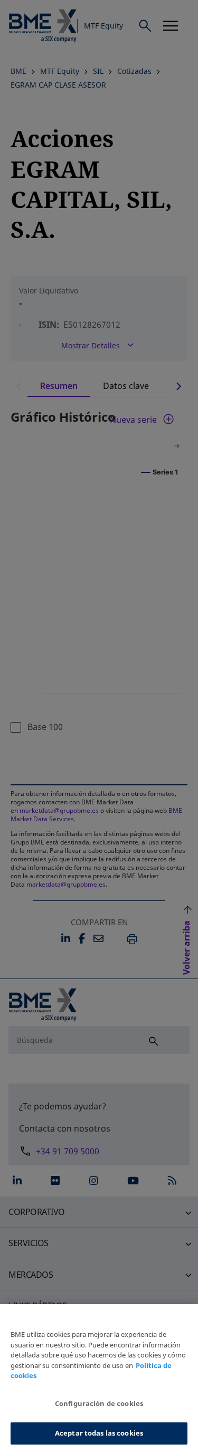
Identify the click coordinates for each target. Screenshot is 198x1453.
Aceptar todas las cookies (99, 1433)
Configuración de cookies (99, 1403)
